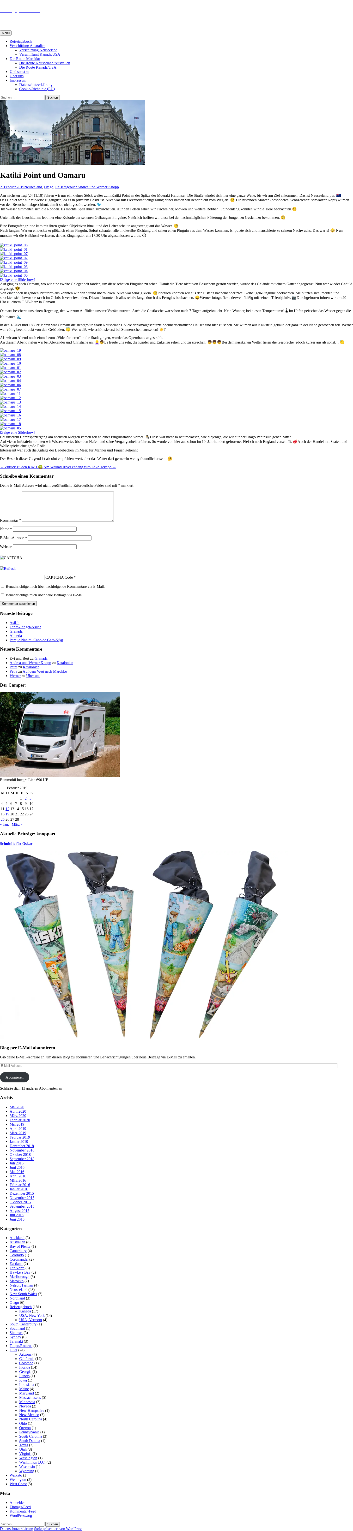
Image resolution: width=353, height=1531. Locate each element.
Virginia (25, 1454)
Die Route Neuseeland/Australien (44, 63)
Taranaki (16, 1341)
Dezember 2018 (22, 1146)
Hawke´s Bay (20, 1272)
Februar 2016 (20, 1185)
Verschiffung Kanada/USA (39, 54)
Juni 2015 (17, 1219)
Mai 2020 (17, 1107)
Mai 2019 (17, 1124)
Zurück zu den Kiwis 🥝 (21, 467)
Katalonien (65, 663)
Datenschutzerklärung (35, 85)
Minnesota (27, 1402)
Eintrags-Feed (20, 1507)
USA (13, 1350)
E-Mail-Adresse (13, 538)
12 (7, 809)
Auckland (17, 1238)
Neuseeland (33, 187)
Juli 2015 (17, 1215)
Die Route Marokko (25, 59)
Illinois (24, 1376)
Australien (17, 1242)
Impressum (18, 80)
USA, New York (32, 1315)
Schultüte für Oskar (16, 844)
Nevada (25, 1406)
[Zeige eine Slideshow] (17, 280)
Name (6, 529)
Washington (28, 1458)
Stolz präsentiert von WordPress (58, 1529)
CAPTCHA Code (59, 577)
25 (3, 819)
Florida (24, 1367)
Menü (6, 33)
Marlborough (20, 1277)
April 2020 (18, 1111)
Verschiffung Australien (27, 46)
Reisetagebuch (21, 41)
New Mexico (29, 1415)
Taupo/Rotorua (21, 1346)
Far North (17, 1268)
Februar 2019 (20, 1137)
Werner (15, 676)
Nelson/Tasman (21, 1285)
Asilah (14, 623)
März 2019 (18, 1133)
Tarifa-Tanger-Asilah (25, 627)
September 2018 (22, 1159)
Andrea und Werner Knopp (98, 187)
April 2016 (18, 1176)
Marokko (17, 1281)
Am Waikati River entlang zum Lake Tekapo (79, 467)
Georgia (25, 1372)
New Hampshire (31, 1410)
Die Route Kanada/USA (37, 67)
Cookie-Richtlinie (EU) (37, 89)
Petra (13, 667)
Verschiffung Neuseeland (38, 50)
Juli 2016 (17, 1163)
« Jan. (4, 824)
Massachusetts (30, 1397)
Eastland (16, 1264)
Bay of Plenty (20, 1246)
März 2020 (18, 1116)
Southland (17, 1328)
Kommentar (10, 520)
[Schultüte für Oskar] (144, 1039)
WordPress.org (21, 1515)
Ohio (23, 1423)
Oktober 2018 (20, 1154)
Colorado (17, 1255)
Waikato (16, 1475)
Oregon (25, 1428)
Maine (24, 1389)
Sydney (15, 1337)
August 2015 (19, 1211)
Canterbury (18, 1251)
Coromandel (19, 1259)
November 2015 (22, 1198)
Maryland (26, 1393)
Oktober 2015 (20, 1202)
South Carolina (30, 1436)
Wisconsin (27, 1467)
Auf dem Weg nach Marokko (45, 671)
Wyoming (26, 1471)
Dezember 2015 (22, 1193)
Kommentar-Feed (23, 1511)
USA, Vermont (30, 1320)
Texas (23, 1445)
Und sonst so (19, 72)
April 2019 (18, 1129)
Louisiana (26, 1385)
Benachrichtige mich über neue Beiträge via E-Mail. (45, 595)
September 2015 (22, 1206)
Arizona (25, 1354)
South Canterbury (23, 1324)
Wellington (18, 1480)
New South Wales (23, 1294)
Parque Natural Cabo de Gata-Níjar (36, 640)
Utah (23, 1449)
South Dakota (29, 1441)
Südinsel (16, 1333)
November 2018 (22, 1150)
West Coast (18, 1484)
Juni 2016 (17, 1167)
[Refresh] (8, 568)
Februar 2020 (20, 1120)
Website (6, 547)
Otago (48, 187)
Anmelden (17, 1503)
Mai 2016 (17, 1172)
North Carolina (30, 1419)
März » (17, 824)
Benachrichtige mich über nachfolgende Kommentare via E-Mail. (55, 586)
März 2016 (18, 1180)
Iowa (23, 1380)
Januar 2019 (19, 1141)
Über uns (17, 76)
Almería (16, 636)
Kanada (25, 1311)
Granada (16, 631)
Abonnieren (15, 1077)
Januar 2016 (19, 1189)
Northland (17, 1298)
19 (7, 814)
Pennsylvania (29, 1432)
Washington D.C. (32, 1462)
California (26, 1359)
